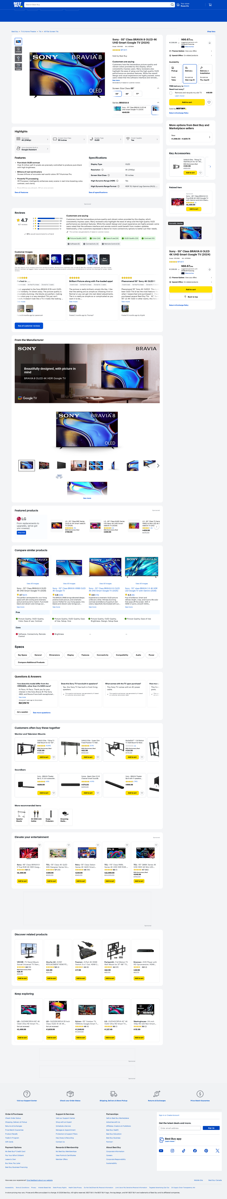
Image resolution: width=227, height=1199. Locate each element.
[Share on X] (217, 1151)
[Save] (209, 102)
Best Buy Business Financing (16, 1167)
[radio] (175, 73)
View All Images (33, 584)
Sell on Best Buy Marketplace (117, 1118)
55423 (186, 86)
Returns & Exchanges (13, 1126)
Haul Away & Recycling (65, 1138)
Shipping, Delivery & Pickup (16, 1122)
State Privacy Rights (59, 1187)
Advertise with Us (113, 1122)
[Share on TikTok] (184, 1151)
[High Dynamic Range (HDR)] (117, 181)
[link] (29, 326)
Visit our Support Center (65, 1118)
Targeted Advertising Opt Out (159, 1187)
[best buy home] (18, 4)
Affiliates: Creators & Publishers (118, 1126)
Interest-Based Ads (44, 1187)
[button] (209, 43)
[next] (159, 94)
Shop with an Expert (64, 1122)
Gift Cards (9, 1142)
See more (116, 80)
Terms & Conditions (22, 1187)
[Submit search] (172, 4)
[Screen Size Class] (109, 175)
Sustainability (111, 1163)
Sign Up (211, 1128)
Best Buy (15, 31)
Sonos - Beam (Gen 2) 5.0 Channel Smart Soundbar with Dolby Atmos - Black (90, 778)
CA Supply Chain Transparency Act (183, 1187)
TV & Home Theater (28, 31)
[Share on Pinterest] (206, 1151)
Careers (109, 1155)
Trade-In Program (12, 1138)
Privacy (33, 1187)
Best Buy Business (113, 1138)
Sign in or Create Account (169, 1115)
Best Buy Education (114, 1134)
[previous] (113, 94)
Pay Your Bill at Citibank (14, 1155)
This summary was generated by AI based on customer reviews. (89, 232)
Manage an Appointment (66, 1130)
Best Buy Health (112, 1130)
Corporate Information (115, 1151)
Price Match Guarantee (14, 1130)
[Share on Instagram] (172, 1151)
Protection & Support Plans (66, 1134)
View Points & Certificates (66, 1155)
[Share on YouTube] (161, 1151)
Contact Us (60, 1142)
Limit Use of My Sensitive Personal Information (131, 1187)
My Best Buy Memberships (66, 1151)
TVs (40, 31)
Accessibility (9, 1187)
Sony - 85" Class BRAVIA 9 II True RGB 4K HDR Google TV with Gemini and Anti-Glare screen (197, 198)
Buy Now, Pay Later (12, 1163)
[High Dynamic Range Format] (118, 186)
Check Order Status (13, 1118)
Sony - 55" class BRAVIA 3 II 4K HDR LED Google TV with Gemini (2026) (141, 589)
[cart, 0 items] (210, 4)
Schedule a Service (63, 1126)
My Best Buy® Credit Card (15, 1151)
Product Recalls (11, 1134)
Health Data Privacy (75, 1187)
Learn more (170, 1141)
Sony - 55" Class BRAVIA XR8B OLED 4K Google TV (69, 589)
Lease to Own (10, 1159)
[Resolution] (102, 170)
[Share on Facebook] (195, 1151)
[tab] (22, 655)
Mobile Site (198, 1180)
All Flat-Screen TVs (51, 31)
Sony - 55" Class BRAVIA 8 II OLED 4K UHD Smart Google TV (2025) (104, 589)
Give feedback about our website (40, 1180)
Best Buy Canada (215, 1180)
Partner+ (109, 1142)
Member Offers (62, 1159)
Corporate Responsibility (116, 1159)
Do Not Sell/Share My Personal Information (98, 1187)
